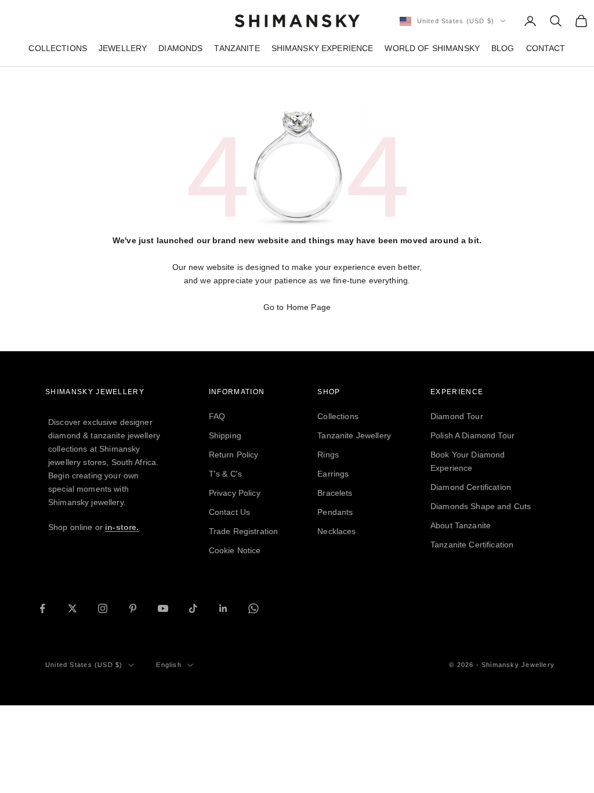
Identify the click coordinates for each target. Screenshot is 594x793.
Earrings (333, 473)
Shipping (225, 435)
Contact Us (229, 512)
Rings (328, 454)
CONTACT (546, 48)
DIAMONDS (180, 48)
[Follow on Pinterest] (133, 608)
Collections (337, 416)
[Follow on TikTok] (193, 608)
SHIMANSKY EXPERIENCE (322, 48)
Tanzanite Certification (471, 544)
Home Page (309, 307)
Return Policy (234, 454)
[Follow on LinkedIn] (223, 608)
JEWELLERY (123, 48)
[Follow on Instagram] (102, 608)
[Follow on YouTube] (163, 608)
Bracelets (334, 493)
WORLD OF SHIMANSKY (432, 48)
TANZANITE (236, 48)
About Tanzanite (460, 525)
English (168, 664)
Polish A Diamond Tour (472, 435)
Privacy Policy (234, 493)
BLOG (503, 48)
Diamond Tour (456, 416)
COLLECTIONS (57, 48)
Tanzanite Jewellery (354, 435)
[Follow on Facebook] (42, 608)
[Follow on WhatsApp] (253, 608)
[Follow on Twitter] (72, 608)
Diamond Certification (470, 487)
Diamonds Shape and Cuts (480, 506)
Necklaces (336, 531)
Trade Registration (243, 531)
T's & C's (225, 473)
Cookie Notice (235, 550)
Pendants (335, 512)
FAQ (217, 416)
